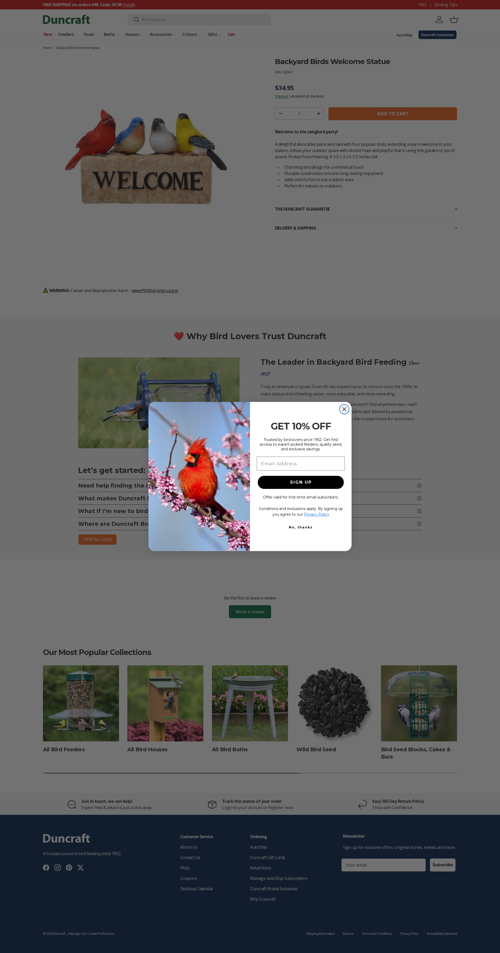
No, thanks (301, 527)
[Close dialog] (344, 409)
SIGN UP (301, 482)
